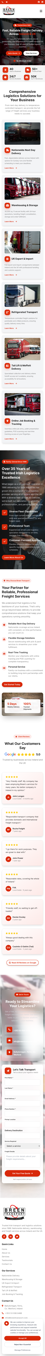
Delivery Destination (14, 1130)
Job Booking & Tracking (12, 1294)
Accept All (23, 1338)
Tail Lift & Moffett (9, 1290)
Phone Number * (10, 1109)
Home (4, 1249)
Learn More (9, 168)
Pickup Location (10, 1119)
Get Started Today (12, 684)
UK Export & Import (10, 1283)
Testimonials (7, 1260)
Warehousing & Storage (12, 1279)
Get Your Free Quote (21, 1173)
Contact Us (7, 1264)
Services (5, 1256)
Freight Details (10, 1151)
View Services (31, 53)
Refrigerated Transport (12, 1287)
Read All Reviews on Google (24, 962)
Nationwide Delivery (11, 1275)
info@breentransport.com (16, 1318)
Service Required (10, 1141)
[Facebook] (39, 2)
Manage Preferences (22, 1350)
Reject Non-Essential (22, 1344)
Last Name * (9, 1088)
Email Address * (10, 1098)
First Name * (9, 1078)
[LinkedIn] (42, 2)
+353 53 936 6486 (13, 1313)
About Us (6, 1253)
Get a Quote (12, 53)
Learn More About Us (13, 557)
